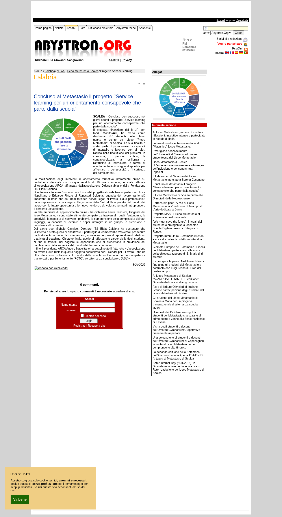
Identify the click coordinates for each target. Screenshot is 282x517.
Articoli (72, 28)
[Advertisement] (85, 10)
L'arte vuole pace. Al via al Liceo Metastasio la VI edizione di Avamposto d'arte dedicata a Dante (178, 206)
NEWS (61, 71)
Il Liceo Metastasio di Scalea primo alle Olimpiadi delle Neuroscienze (178, 196)
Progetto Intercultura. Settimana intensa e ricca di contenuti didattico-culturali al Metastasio (178, 239)
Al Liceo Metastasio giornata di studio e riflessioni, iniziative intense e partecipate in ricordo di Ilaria (179, 135)
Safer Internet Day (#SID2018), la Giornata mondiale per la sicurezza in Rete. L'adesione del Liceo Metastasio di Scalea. (178, 368)
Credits (114, 60)
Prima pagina (43, 28)
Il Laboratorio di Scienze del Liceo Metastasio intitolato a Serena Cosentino (178, 178)
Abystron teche (126, 28)
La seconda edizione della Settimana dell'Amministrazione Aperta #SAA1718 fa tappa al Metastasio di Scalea (177, 355)
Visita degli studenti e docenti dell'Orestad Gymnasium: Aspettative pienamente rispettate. (176, 330)
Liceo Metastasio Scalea (82, 71)
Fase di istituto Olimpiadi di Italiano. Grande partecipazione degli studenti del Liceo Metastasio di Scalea (178, 290)
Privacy (127, 60)
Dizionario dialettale (101, 28)
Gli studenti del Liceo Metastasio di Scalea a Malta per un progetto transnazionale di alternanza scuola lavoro (175, 302)
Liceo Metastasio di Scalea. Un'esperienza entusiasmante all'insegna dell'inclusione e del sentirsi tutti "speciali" (178, 167)
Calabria (50, 71)
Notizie (59, 28)
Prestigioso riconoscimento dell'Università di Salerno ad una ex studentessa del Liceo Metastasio (175, 154)
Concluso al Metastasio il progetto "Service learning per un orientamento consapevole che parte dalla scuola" (176, 187)
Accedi (221, 20)
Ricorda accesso (95, 316)
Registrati (242, 20)
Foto (83, 28)
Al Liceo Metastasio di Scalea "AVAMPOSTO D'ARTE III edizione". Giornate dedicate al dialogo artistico (176, 279)
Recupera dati (97, 325)
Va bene (20, 499)
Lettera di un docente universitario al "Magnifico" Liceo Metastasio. (176, 145)
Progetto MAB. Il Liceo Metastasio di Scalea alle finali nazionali (176, 215)
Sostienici (145, 28)
